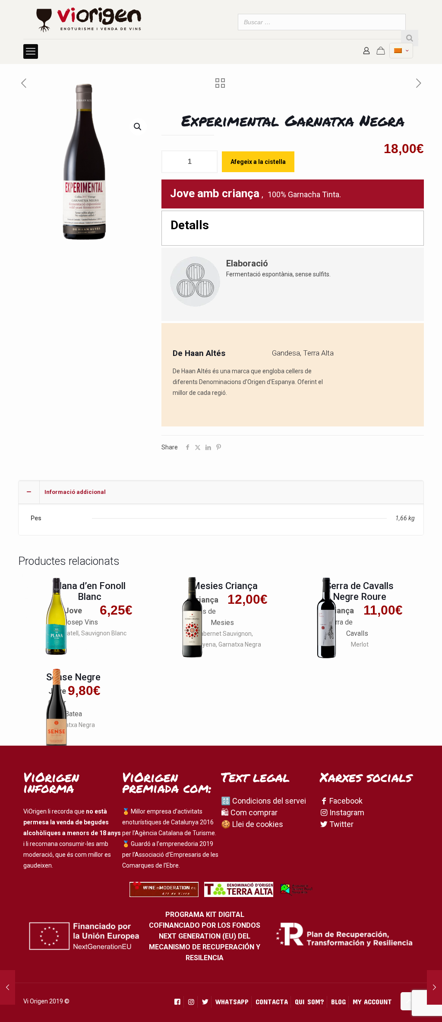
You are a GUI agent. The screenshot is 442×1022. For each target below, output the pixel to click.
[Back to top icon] (410, 1001)
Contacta (272, 1001)
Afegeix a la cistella (258, 161)
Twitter (341, 824)
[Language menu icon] (401, 50)
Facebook (345, 800)
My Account (372, 1001)
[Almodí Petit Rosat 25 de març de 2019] (7, 987)
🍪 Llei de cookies (252, 824)
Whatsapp (232, 1001)
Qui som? (309, 1001)
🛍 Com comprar (249, 812)
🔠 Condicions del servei (263, 800)
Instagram (346, 812)
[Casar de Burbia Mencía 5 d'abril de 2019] (434, 987)
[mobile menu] (30, 51)
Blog (338, 1001)
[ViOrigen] (88, 19)
